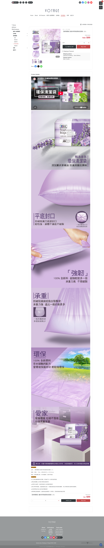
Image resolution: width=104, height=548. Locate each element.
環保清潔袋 (16, 43)
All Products (50, 527)
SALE (50, 534)
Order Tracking (59, 529)
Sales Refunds (59, 534)
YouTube (43, 531)
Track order (59, 527)
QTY (64, 42)
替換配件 (16, 45)
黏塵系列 (16, 41)
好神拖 (50, 529)
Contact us (43, 529)
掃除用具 (16, 39)
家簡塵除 (50, 531)
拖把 (15, 37)
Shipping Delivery (59, 532)
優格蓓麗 (50, 532)
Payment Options (59, 531)
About (43, 527)
